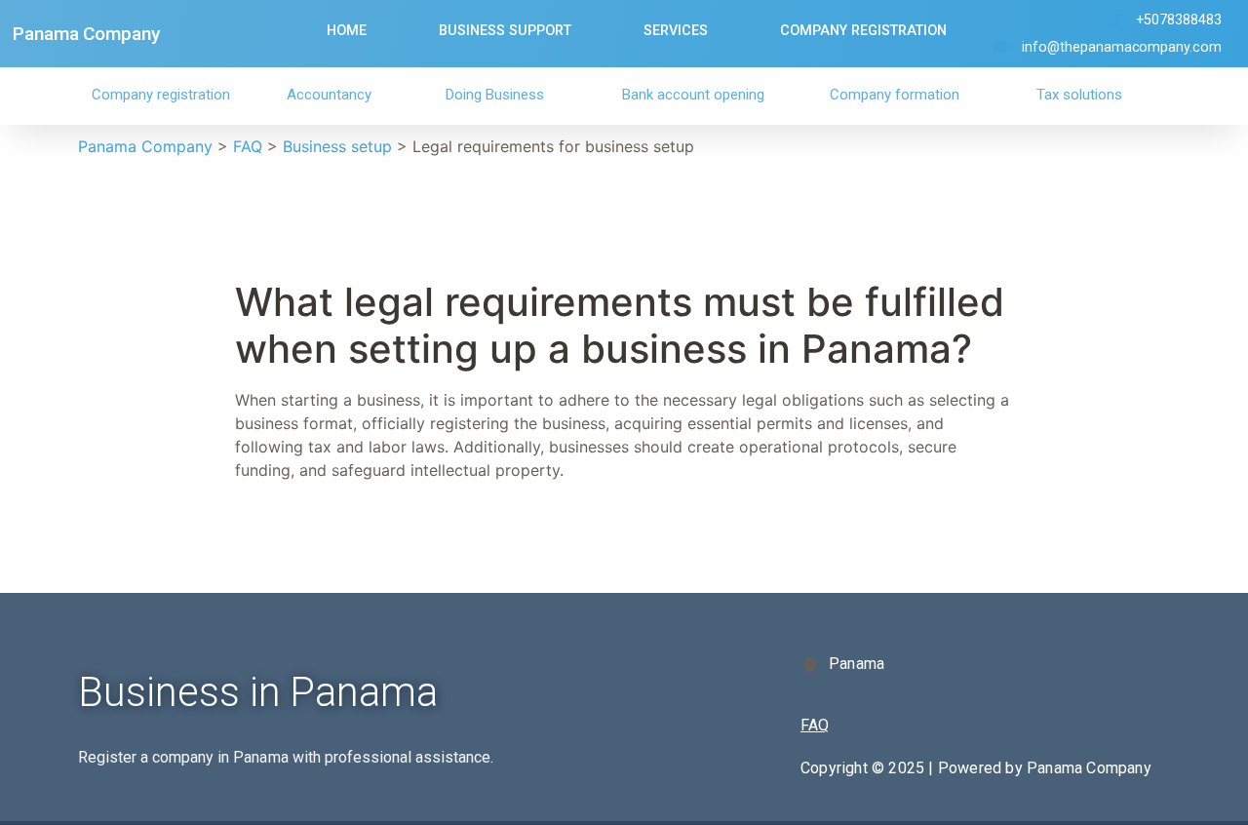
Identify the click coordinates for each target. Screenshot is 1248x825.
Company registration (161, 94)
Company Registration (863, 30)
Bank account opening (693, 94)
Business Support (505, 30)
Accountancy (329, 94)
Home (347, 30)
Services (676, 30)
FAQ (814, 725)
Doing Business (495, 94)
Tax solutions (1079, 94)
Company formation (894, 94)
